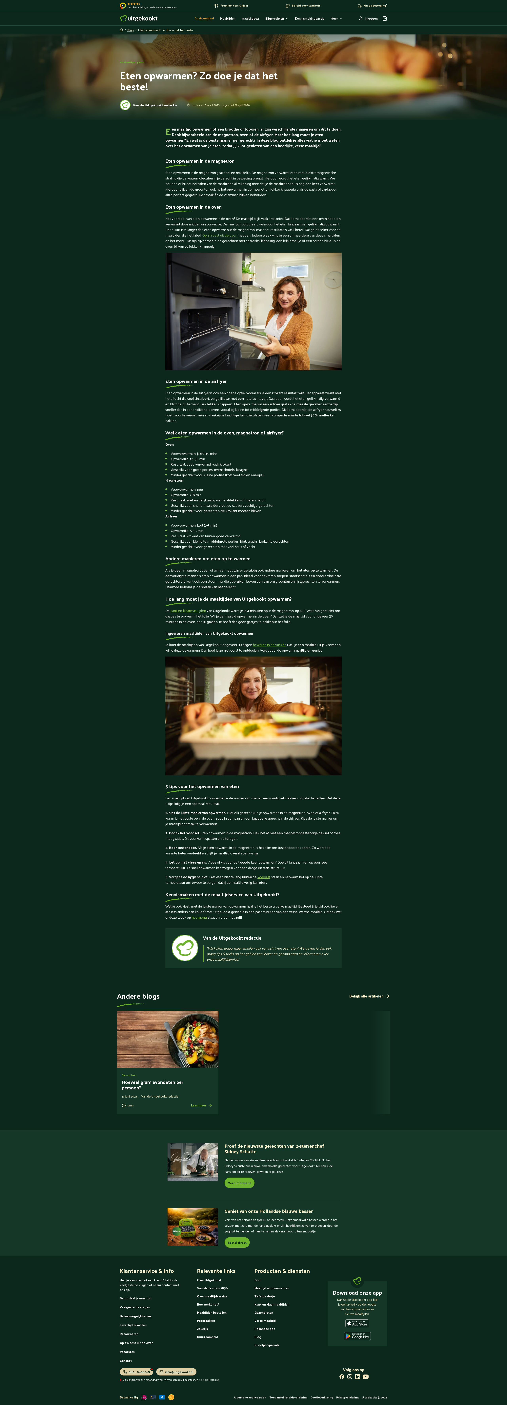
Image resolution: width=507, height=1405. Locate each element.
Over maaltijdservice (212, 1296)
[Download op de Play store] (357, 1337)
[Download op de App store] (357, 1324)
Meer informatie (239, 1183)
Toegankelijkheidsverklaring (288, 1397)
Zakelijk (202, 1329)
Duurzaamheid (207, 1337)
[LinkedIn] (358, 1377)
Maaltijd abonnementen (271, 1288)
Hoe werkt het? (208, 1304)
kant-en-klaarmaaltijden (188, 610)
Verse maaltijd (265, 1320)
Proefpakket (206, 1320)
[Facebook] (342, 1377)
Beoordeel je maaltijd (135, 1298)
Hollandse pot (264, 1329)
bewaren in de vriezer (269, 644)
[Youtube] (365, 1377)
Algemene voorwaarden (250, 1397)
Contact (126, 1360)
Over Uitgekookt (209, 1280)
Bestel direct (237, 1242)
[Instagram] (350, 1377)
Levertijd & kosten (133, 1325)
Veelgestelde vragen (135, 1307)
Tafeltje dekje (264, 1296)
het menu (199, 917)
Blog (130, 30)
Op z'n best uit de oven (136, 1343)
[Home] (138, 18)
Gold (257, 1280)
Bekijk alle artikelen (366, 995)
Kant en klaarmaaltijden (271, 1304)
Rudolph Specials (266, 1345)
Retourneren (129, 1334)
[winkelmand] (384, 18)
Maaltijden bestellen (212, 1312)
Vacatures (127, 1351)
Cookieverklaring (322, 1397)
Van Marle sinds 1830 (212, 1288)
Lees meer (198, 1105)
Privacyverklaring (347, 1397)
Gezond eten (263, 1312)
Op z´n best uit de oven (219, 235)
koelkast (263, 876)
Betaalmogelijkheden (135, 1316)
